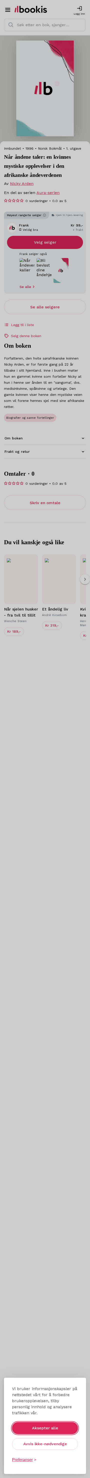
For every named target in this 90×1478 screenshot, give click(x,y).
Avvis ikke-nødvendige (45, 1443)
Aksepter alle (45, 1428)
